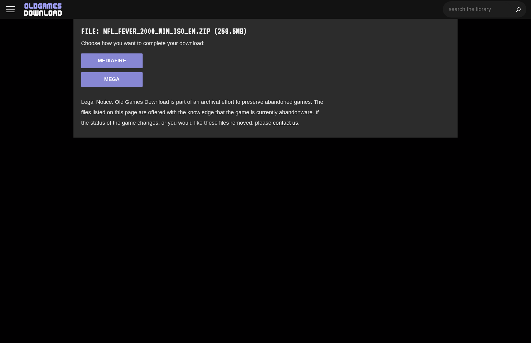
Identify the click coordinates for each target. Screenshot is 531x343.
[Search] (518, 9)
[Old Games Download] (43, 9)
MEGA (112, 79)
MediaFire (112, 61)
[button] (10, 9)
